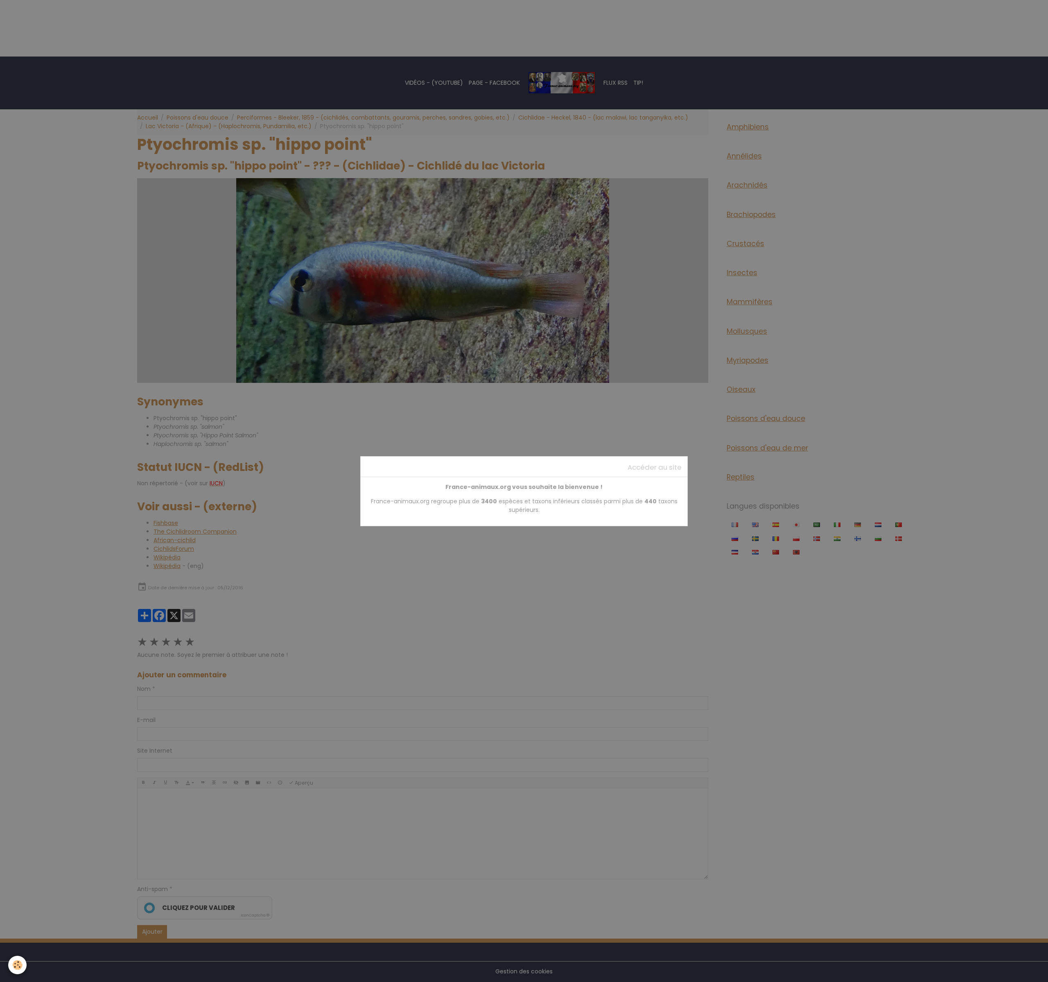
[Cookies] (17, 965)
